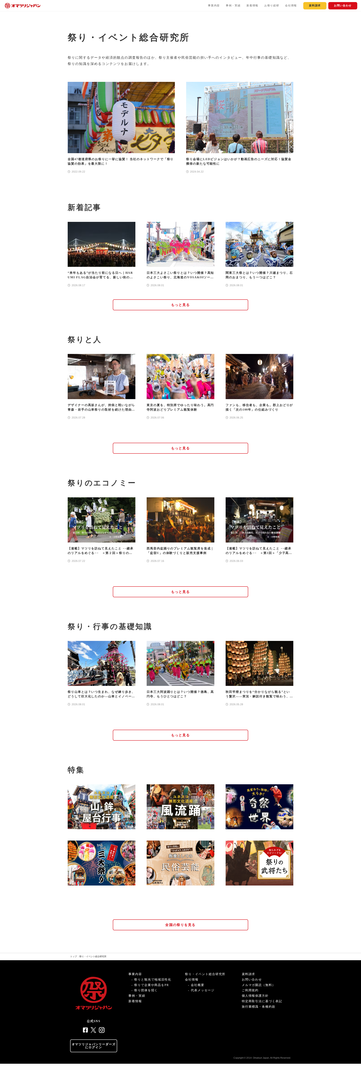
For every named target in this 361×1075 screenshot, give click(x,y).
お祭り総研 (271, 5)
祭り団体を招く (146, 990)
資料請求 (315, 5)
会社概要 (197, 985)
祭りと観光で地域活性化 (152, 979)
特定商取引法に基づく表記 (262, 1001)
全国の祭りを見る (180, 925)
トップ (73, 956)
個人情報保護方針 (255, 995)
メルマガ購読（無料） (258, 985)
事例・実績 (233, 5)
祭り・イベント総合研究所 (92, 956)
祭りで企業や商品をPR (151, 985)
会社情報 (291, 5)
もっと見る (180, 305)
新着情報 (252, 5)
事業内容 (214, 5)
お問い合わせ (343, 5)
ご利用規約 (250, 990)
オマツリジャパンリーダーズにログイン (94, 1046)
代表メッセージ (202, 990)
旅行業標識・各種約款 (258, 1006)
